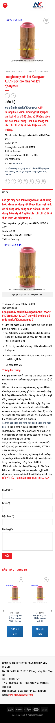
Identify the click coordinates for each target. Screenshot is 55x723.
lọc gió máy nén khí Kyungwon (21, 107)
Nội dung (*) (7, 529)
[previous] (3, 611)
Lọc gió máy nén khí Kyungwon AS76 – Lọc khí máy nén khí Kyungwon (15, 621)
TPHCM (8, 174)
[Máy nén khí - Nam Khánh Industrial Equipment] (37, 5)
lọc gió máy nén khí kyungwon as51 (32, 171)
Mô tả (5, 192)
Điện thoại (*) (8, 516)
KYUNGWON (43, 71)
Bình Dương (12, 168)
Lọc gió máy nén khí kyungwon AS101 (40, 618)
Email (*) (6, 503)
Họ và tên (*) (7, 490)
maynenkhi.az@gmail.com (20, 694)
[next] (51, 611)
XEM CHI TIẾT (15, 632)
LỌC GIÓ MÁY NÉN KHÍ (27, 71)
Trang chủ (10, 71)
